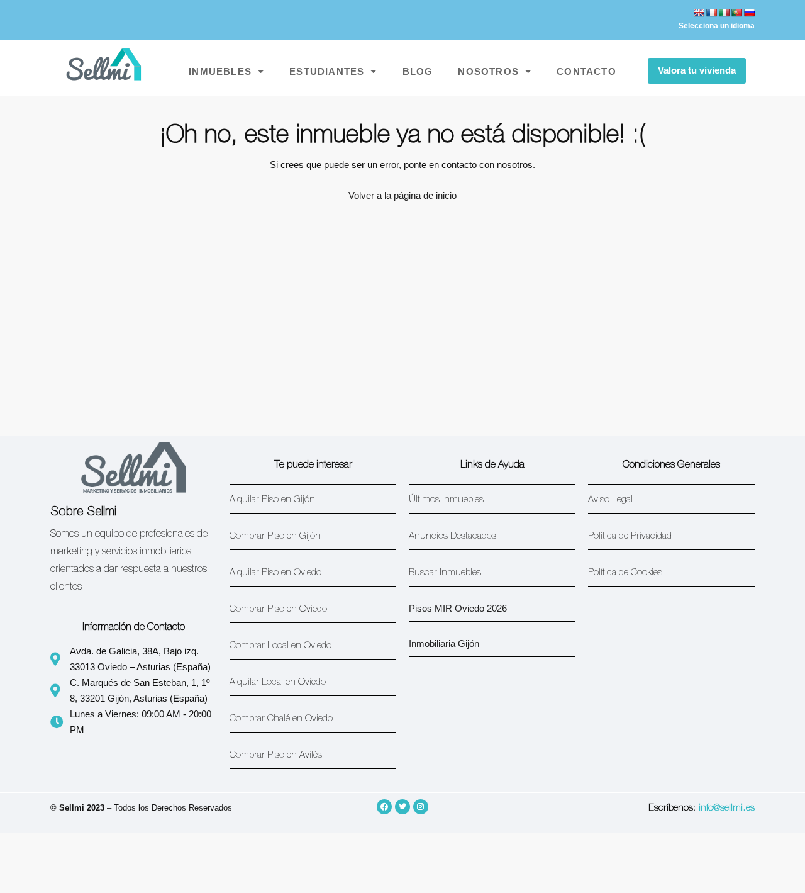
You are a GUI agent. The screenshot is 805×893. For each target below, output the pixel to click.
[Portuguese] (736, 13)
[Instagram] (420, 806)
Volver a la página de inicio (402, 195)
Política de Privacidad (630, 536)
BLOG (417, 71)
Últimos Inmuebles (446, 500)
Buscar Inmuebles (445, 573)
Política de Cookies (625, 573)
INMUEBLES (220, 71)
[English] (698, 13)
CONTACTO (586, 71)
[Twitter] (402, 806)
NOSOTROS (488, 71)
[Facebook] (384, 806)
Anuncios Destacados (452, 536)
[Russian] (749, 13)
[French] (711, 13)
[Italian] (724, 13)
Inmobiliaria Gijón (444, 643)
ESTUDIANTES (326, 71)
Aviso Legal (610, 500)
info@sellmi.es (727, 808)
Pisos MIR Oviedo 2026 (458, 608)
